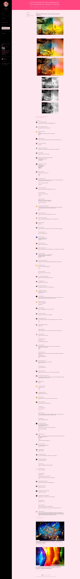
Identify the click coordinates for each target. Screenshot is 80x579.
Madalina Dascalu (40, 324)
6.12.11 (39, 456)
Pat (38, 418)
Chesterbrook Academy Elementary (43, 157)
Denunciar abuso (4, 22)
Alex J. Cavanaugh (41, 126)
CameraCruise (40, 290)
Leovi (6, 8)
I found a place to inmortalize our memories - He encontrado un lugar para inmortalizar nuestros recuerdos (6, 52)
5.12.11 (39, 336)
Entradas (4, 58)
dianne (39, 345)
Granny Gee (40, 360)
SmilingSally (40, 392)
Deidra (39, 222)
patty (39, 500)
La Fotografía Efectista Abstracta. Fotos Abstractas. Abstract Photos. (45, 3)
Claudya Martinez (40, 481)
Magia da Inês (40, 163)
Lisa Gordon (40, 423)
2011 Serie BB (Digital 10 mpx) (42, 117)
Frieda (39, 138)
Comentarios (5, 59)
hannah (39, 366)
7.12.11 (39, 502)
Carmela (39, 253)
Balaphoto (39, 301)
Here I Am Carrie (40, 260)
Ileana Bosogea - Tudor (41, 490)
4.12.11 (39, 124)
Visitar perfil (6, 9)
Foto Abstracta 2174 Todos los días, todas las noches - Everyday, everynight (48, 567)
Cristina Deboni (40, 285)
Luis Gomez (40, 143)
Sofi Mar (39, 265)
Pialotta (39, 329)
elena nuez (40, 313)
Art (38, 152)
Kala (39, 463)
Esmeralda (39, 178)
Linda (39, 449)
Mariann (39, 131)
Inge (39, 381)
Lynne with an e (40, 217)
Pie (38, 406)
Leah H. (39, 473)
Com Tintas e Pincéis (41, 276)
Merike (39, 468)
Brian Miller (40, 454)
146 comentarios (41, 569)
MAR (39, 227)
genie (39, 511)
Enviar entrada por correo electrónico (43, 116)
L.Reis (39, 296)
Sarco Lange (40, 318)
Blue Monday (41, 409)
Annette (39, 243)
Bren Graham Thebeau (41, 375)
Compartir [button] (28, 12)
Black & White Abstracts (5, 46)
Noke (39, 171)
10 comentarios (41, 544)
